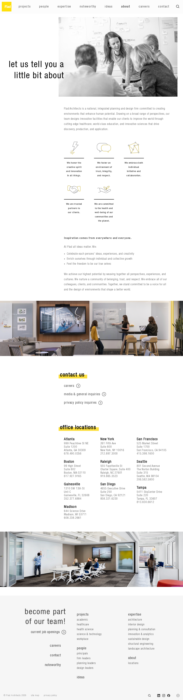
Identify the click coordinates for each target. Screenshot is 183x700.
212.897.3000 (109, 453)
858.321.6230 (109, 498)
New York (107, 439)
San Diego (108, 484)
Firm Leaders (84, 658)
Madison (70, 507)
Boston (69, 461)
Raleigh (106, 461)
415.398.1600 (145, 453)
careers (69, 386)
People (44, 6)
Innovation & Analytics (141, 634)
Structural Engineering (140, 643)
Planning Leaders (86, 663)
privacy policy (50, 695)
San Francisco (147, 439)
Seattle (142, 461)
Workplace (82, 639)
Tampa (142, 487)
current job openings (46, 632)
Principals (82, 653)
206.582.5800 (145, 479)
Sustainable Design (138, 639)
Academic (82, 619)
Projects (25, 6)
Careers (144, 6)
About (125, 6)
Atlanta (69, 439)
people (81, 648)
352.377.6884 (72, 498)
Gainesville (72, 484)
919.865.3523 (109, 476)
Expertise (64, 6)
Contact (163, 6)
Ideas (109, 6)
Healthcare (83, 624)
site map (35, 695)
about (132, 658)
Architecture (135, 619)
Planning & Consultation (141, 629)
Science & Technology (89, 634)
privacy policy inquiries (81, 402)
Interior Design (136, 624)
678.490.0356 (72, 453)
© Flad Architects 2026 (15, 695)
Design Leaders (85, 668)
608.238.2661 (72, 517)
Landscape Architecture (141, 648)
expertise (134, 614)
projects (82, 614)
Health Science (85, 629)
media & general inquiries (82, 394)
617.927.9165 (72, 476)
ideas (81, 677)
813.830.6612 (145, 502)
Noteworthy (88, 6)
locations (133, 663)
